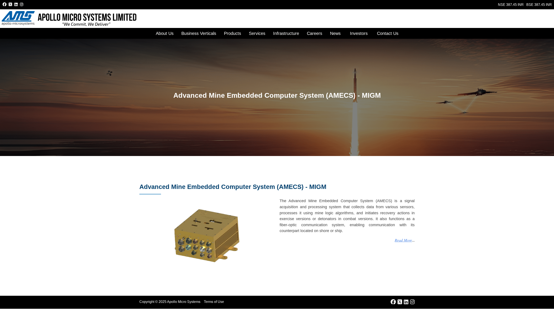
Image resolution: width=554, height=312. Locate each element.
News (335, 33)
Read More (403, 240)
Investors (359, 33)
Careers (314, 33)
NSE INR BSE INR (525, 4)
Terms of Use (214, 302)
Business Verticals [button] (198, 33)
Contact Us (387, 33)
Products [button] (232, 33)
